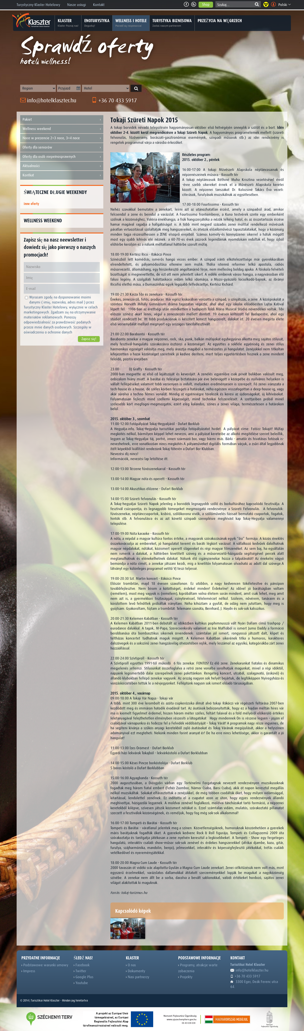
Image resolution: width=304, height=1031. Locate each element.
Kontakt (98, 5)
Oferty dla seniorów (37, 147)
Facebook (82, 965)
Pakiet (27, 119)
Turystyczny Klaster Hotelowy (38, 5)
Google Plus (84, 977)
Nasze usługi (76, 5)
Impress (28, 971)
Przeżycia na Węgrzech (220, 20)
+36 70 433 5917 (117, 100)
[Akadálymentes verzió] (266, 4)
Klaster (68, 22)
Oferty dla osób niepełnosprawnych (49, 157)
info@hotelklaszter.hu (51, 100)
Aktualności (31, 166)
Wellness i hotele (131, 22)
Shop (205, 4)
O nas (131, 965)
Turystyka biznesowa (172, 22)
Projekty (185, 977)
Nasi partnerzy (138, 977)
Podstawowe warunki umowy (45, 965)
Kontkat (28, 175)
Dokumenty (136, 971)
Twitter (80, 971)
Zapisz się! (88, 339)
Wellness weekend (37, 129)
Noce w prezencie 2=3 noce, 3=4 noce (51, 138)
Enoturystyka (96, 22)
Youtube (81, 983)
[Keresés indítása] (136, 88)
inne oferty (31, 204)
